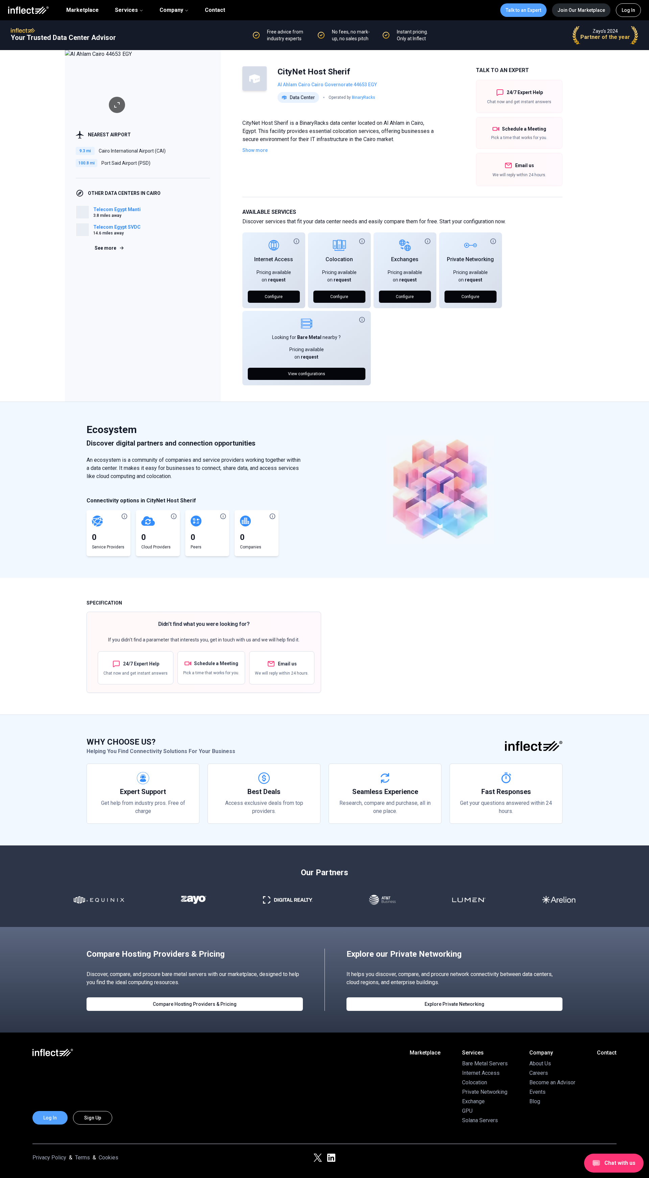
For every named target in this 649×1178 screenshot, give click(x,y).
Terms (82, 1157)
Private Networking (470, 259)
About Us (540, 1063)
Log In (628, 10)
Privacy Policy (49, 1157)
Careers (538, 1073)
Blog (534, 1101)
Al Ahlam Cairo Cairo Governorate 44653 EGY (327, 84)
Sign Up (92, 1117)
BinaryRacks (363, 97)
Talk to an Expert (523, 10)
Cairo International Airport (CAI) (132, 151)
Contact (215, 10)
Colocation (339, 259)
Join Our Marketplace (581, 10)
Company (171, 10)
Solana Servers (480, 1120)
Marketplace (82, 10)
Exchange (473, 1101)
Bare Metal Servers (485, 1063)
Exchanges (404, 259)
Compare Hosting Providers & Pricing (195, 1004)
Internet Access (273, 259)
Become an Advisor (552, 1082)
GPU (467, 1111)
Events (537, 1092)
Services (126, 10)
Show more (255, 150)
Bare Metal (309, 337)
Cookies (108, 1157)
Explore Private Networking (454, 1004)
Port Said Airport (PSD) (125, 163)
